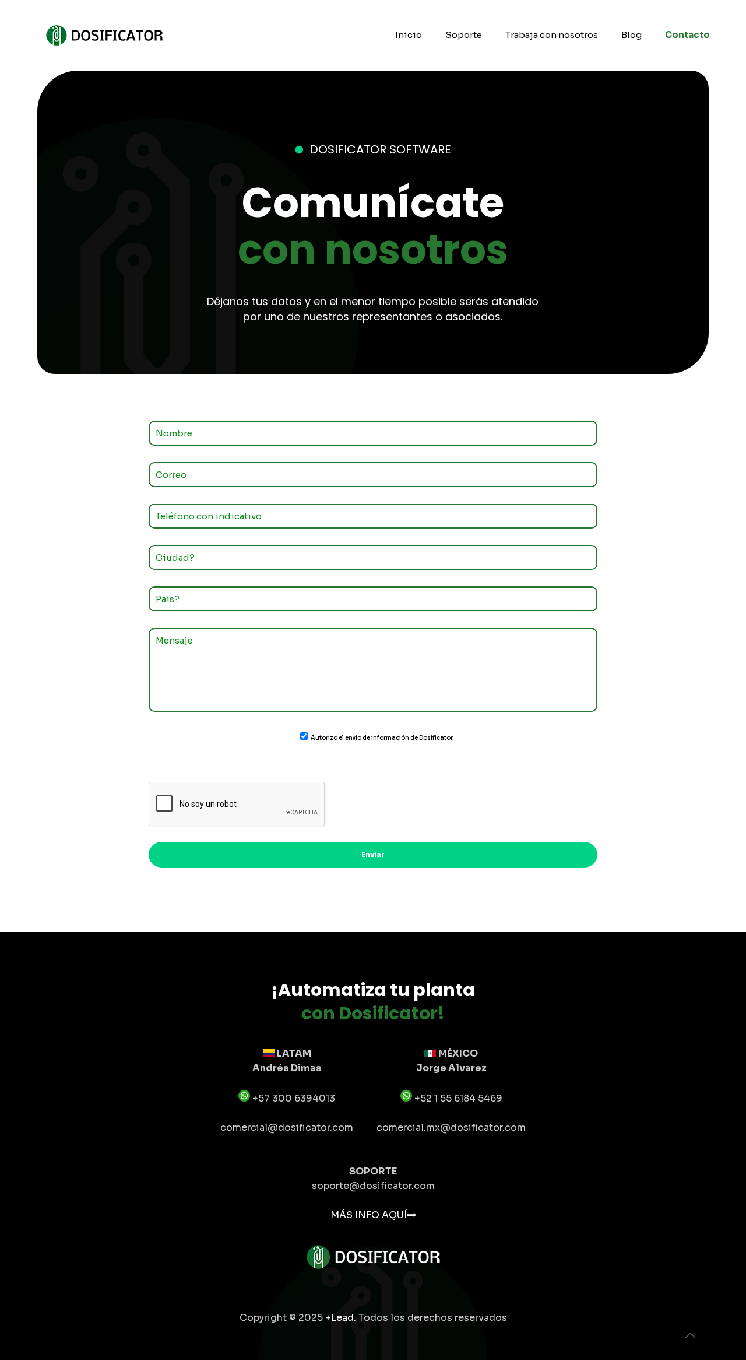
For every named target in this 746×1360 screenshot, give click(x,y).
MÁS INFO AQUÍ (368, 1215)
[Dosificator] (104, 35)
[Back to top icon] (690, 1336)
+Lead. (341, 1318)
